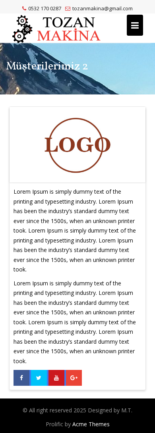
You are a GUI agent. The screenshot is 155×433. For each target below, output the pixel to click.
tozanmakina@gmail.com (102, 8)
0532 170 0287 (44, 8)
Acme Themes (91, 424)
